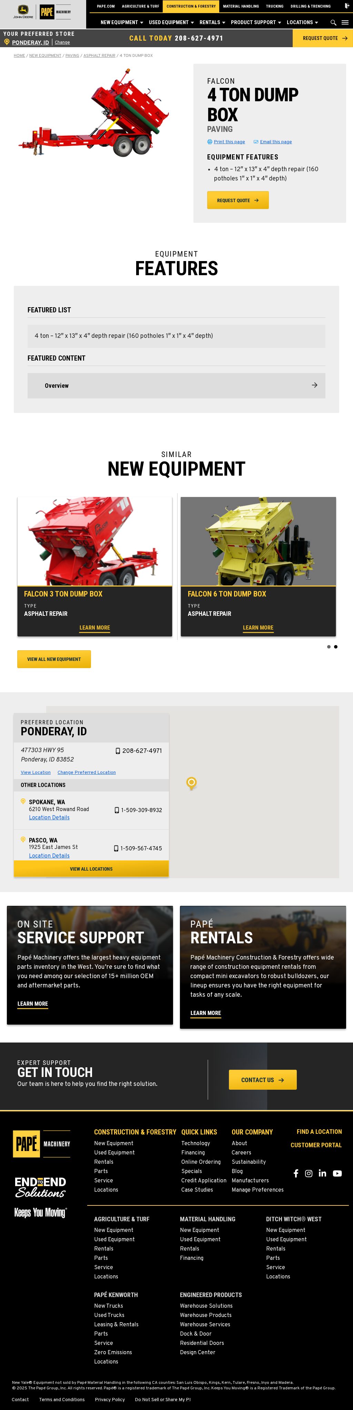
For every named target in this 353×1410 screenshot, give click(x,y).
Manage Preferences (258, 1190)
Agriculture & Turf (140, 6)
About (239, 1143)
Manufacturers (250, 1181)
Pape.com (106, 6)
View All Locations (91, 869)
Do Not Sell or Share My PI (163, 1400)
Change (62, 42)
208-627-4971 (199, 38)
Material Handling (241, 6)
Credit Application (203, 1181)
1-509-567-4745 (141, 849)
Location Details (49, 818)
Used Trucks (109, 1315)
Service (103, 1181)
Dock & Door (196, 1334)
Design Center (197, 1352)
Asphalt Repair (99, 56)
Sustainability (249, 1162)
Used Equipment (169, 22)
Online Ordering (201, 1162)
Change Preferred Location (87, 773)
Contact (20, 1400)
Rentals (210, 22)
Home (19, 56)
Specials (191, 1171)
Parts (101, 1171)
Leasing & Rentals (116, 1324)
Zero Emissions (113, 1352)
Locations (300, 22)
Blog (237, 1171)
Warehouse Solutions (206, 1306)
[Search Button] (334, 24)
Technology (195, 1143)
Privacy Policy (110, 1400)
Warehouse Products (206, 1315)
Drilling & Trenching (311, 6)
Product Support (253, 22)
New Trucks (108, 1306)
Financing (193, 1153)
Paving (72, 56)
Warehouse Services (205, 1324)
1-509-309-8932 (141, 810)
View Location (36, 773)
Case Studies (197, 1190)
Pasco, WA (43, 840)
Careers (241, 1153)
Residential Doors (202, 1343)
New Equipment (119, 22)
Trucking (274, 6)
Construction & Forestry (191, 6)
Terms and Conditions (62, 1400)
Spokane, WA (47, 802)
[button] (141, 22)
